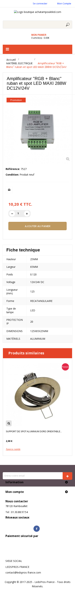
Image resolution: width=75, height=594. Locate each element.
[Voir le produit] (9, 423)
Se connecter (40, 3)
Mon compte (14, 492)
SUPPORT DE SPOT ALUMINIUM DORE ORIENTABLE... (34, 431)
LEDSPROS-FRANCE (17, 567)
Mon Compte (64, 3)
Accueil (11, 60)
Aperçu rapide (13, 449)
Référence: (13, 169)
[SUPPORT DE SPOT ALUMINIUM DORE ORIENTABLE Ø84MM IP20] (37, 394)
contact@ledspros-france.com (23, 572)
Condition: (12, 174)
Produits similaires (26, 353)
